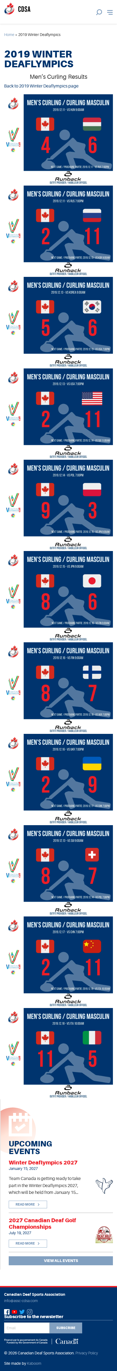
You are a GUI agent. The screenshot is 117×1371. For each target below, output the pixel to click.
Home (9, 34)
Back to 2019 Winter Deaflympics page (41, 86)
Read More (25, 1204)
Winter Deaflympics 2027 (43, 1162)
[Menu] (110, 12)
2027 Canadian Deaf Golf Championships (42, 1223)
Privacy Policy (86, 1353)
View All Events (61, 1260)
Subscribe (65, 1328)
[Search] (99, 12)
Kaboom (34, 1363)
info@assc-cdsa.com (21, 1301)
